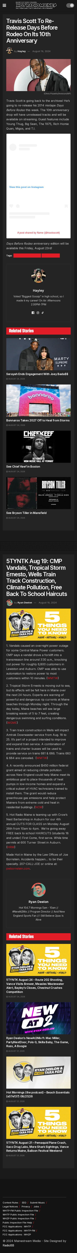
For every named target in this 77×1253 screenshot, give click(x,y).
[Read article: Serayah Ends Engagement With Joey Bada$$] (38, 354)
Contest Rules (10, 1202)
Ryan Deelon (25, 602)
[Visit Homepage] (36, 5)
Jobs (36, 1206)
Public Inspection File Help (17, 1222)
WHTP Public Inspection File (18, 1214)
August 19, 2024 (41, 51)
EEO (24, 1202)
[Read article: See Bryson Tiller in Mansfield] (38, 493)
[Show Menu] (4, 5)
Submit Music (37, 1202)
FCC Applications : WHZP (17, 1234)
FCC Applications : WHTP (17, 1226)
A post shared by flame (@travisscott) (38, 232)
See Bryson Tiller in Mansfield (26, 513)
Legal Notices (10, 1206)
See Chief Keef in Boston (23, 466)
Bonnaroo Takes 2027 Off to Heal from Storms (37, 420)
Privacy (26, 1206)
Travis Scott (50, 255)
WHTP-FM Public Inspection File (20, 1210)
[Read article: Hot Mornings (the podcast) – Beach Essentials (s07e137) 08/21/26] (38, 1073)
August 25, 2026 (16, 379)
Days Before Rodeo (27, 255)
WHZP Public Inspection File (18, 1218)
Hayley (22, 51)
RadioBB (8, 1245)
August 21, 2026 (16, 1051)
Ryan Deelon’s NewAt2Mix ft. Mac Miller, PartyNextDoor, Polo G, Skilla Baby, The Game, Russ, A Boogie (37, 1042)
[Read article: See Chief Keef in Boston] (38, 447)
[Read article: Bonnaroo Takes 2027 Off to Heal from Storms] (38, 401)
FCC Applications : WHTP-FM (19, 1230)
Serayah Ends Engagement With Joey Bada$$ (37, 374)
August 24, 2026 (16, 425)
